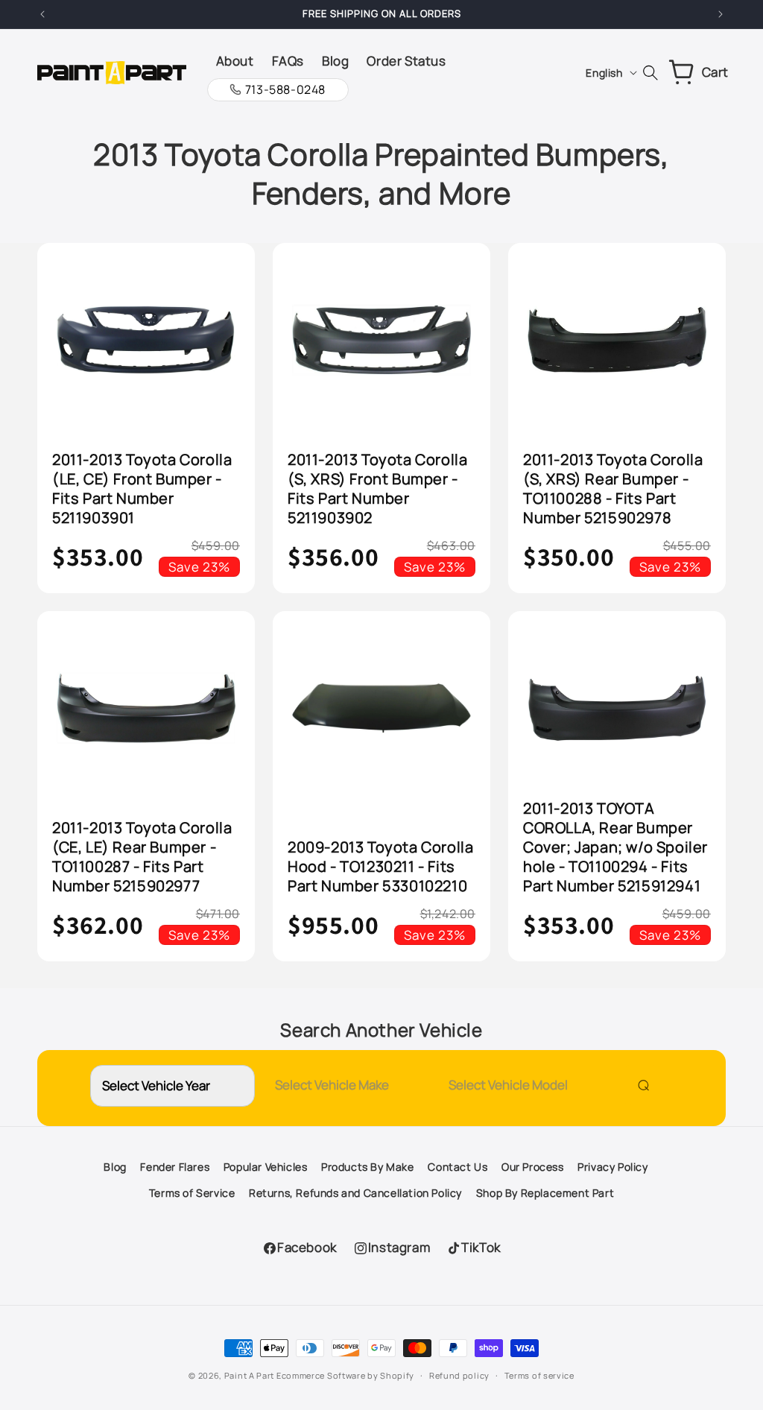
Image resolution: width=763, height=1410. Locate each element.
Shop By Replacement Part (545, 1193)
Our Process (532, 1167)
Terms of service (539, 1375)
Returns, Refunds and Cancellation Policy (355, 1193)
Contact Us (457, 1167)
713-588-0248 (285, 89)
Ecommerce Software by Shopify (345, 1375)
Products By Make (367, 1167)
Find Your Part (640, 1085)
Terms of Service (192, 1193)
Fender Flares (174, 1167)
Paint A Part (249, 1375)
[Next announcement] (720, 14)
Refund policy (459, 1375)
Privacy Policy (612, 1167)
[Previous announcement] (42, 14)
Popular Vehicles (266, 1167)
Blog (115, 1167)
